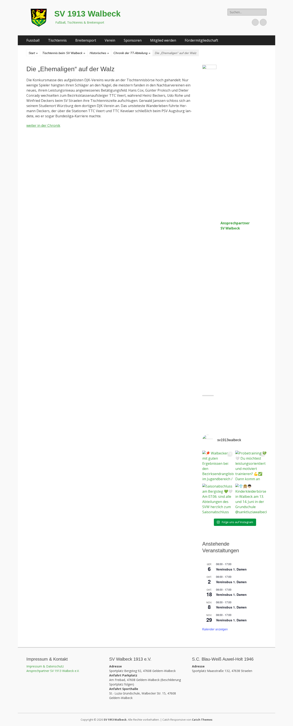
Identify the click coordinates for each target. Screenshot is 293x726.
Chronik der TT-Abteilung (131, 53)
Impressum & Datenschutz (45, 666)
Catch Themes (202, 719)
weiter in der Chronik (43, 125)
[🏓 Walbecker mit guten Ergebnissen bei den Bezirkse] (218, 466)
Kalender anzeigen (215, 629)
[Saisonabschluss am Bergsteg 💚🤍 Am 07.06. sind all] (218, 499)
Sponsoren (133, 40)
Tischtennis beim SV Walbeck (63, 53)
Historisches (99, 53)
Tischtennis (57, 40)
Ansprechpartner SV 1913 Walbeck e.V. (52, 671)
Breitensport (85, 40)
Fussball (32, 40)
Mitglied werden (163, 40)
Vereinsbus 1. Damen (231, 569)
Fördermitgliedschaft (201, 40)
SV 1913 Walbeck (87, 13)
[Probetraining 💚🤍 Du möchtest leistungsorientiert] (251, 466)
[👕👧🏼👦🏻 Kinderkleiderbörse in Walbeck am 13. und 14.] (251, 499)
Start (33, 53)
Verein (110, 40)
